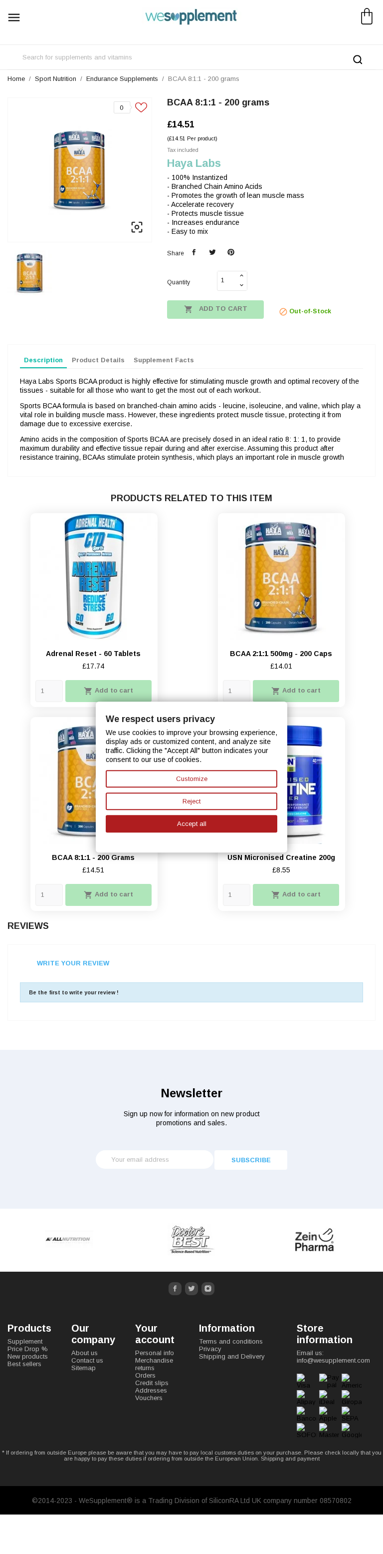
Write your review (73, 963)
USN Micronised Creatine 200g (281, 857)
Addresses (151, 1390)
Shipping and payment (290, 1459)
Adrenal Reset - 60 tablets (93, 654)
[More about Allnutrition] (68, 1240)
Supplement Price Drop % (27, 1345)
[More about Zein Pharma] (314, 1240)
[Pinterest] (230, 252)
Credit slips (152, 1383)
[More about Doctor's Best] (191, 1240)
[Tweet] (212, 252)
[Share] (194, 252)
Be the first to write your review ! (74, 992)
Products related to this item (191, 498)
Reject (191, 801)
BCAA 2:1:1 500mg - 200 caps (281, 654)
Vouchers (149, 1398)
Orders (145, 1375)
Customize (191, 778)
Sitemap (83, 1368)
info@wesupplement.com (333, 1360)
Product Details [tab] (98, 360)
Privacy (210, 1349)
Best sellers (24, 1364)
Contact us (87, 1360)
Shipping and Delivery (232, 1356)
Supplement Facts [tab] (164, 360)
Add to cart (215, 309)
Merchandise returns (154, 1364)
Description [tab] (43, 360)
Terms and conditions (231, 1341)
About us (84, 1353)
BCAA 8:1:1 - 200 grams (93, 857)
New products (27, 1356)
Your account (155, 1334)
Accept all (191, 823)
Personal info (154, 1353)
